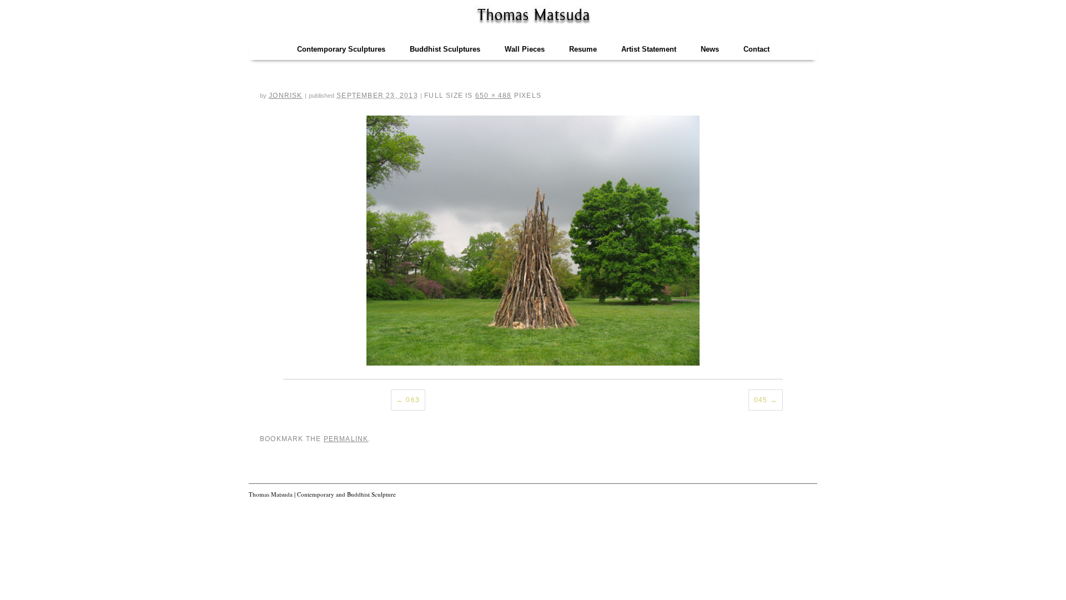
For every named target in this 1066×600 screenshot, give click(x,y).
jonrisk (285, 95)
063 (413, 400)
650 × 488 (493, 95)
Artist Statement (648, 49)
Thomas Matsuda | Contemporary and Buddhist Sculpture (322, 494)
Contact (756, 49)
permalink (346, 439)
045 (761, 400)
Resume (583, 49)
